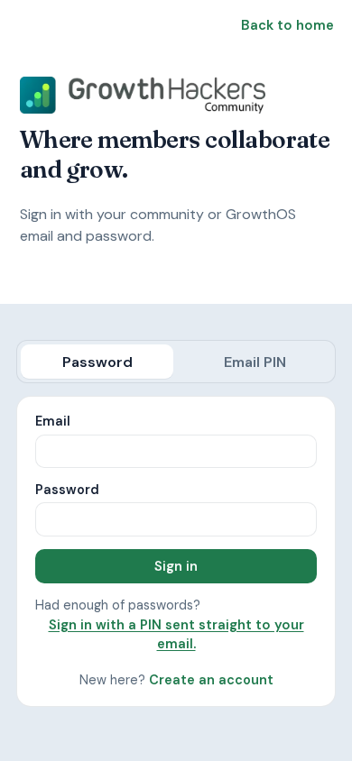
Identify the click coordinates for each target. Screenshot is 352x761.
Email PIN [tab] (255, 362)
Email (52, 421)
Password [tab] (97, 362)
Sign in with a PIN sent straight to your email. (176, 634)
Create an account (211, 680)
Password (67, 489)
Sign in (176, 566)
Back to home (287, 25)
